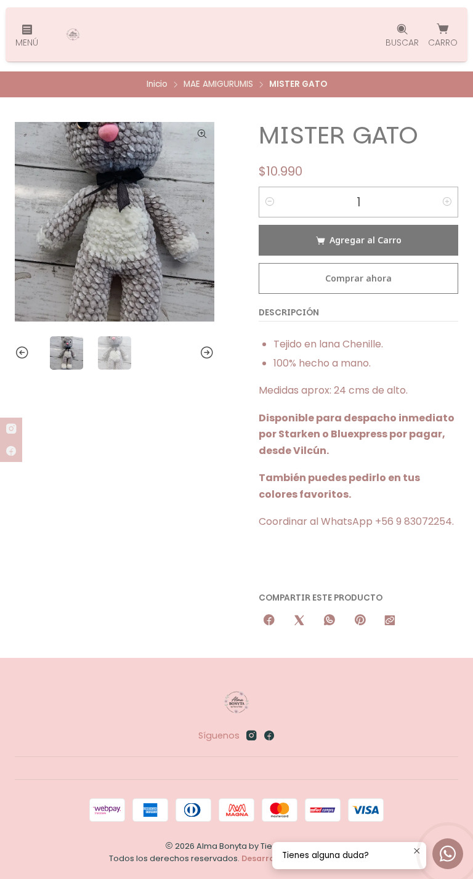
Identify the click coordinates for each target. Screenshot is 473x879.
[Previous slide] (24, 353)
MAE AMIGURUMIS (218, 84)
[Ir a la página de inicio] (73, 34)
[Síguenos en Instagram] (251, 735)
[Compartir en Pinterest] (359, 620)
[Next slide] (205, 353)
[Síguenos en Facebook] (269, 735)
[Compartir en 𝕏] (299, 620)
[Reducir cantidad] (269, 202)
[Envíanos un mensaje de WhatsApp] (447, 853)
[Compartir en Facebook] (269, 620)
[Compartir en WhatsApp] (329, 620)
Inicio (157, 84)
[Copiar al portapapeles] (389, 620)
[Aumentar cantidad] (447, 202)
